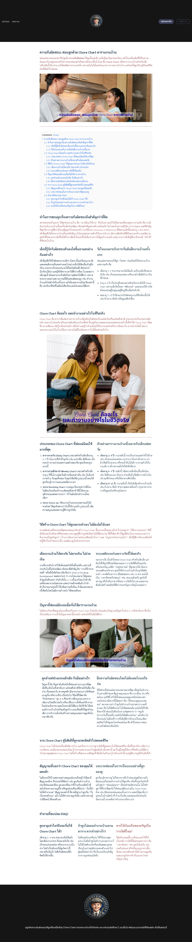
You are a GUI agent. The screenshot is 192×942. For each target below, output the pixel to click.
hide (56, 135)
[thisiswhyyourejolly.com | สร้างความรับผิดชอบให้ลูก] (96, 21)
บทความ (16, 21)
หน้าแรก (6, 21)
